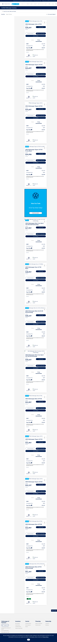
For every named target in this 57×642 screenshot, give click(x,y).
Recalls (26, 626)
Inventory (17, 621)
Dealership (48, 621)
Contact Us (6, 625)
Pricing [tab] (38, 39)
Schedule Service (28, 623)
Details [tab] (32, 39)
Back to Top (54, 610)
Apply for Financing (38, 623)
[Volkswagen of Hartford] (6, 3)
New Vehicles (17, 623)
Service (27, 621)
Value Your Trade (41, 67)
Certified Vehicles (18, 626)
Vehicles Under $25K (18, 628)
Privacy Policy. (46, 637)
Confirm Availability (35, 76)
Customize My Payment (30, 33)
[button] (41, 34)
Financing (37, 621)
